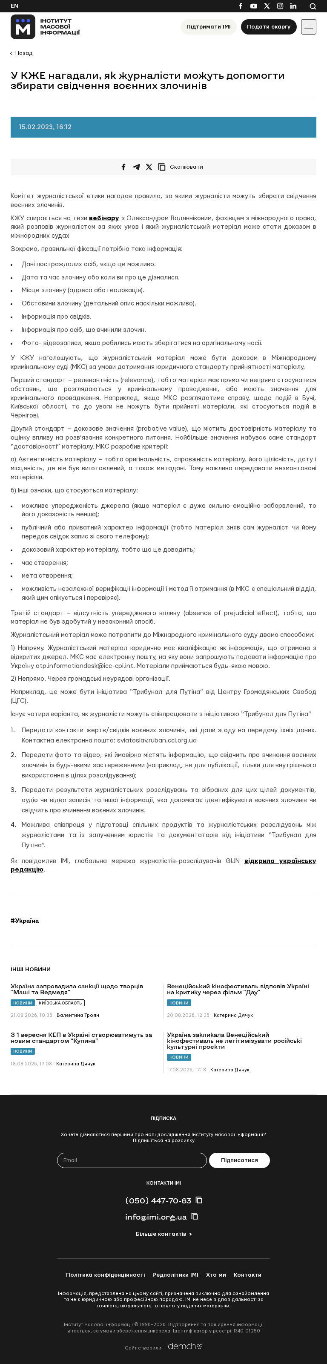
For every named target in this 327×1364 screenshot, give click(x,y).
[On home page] (45, 26)
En (14, 6)
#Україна (25, 921)
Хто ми (216, 1275)
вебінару (104, 218)
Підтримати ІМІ (208, 27)
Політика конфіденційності (105, 1275)
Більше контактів (161, 1234)
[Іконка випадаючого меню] (308, 27)
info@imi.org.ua (156, 1216)
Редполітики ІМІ (175, 1275)
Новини (22, 1003)
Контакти (247, 1275)
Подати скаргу (269, 27)
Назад (23, 53)
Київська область (60, 1003)
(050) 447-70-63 (158, 1200)
